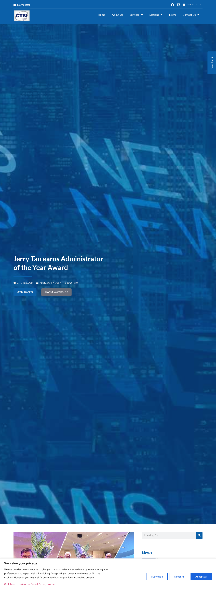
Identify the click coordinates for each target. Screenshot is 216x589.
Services (134, 14)
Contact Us (189, 14)
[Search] (199, 535)
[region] (108, 573)
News (172, 14)
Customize (157, 576)
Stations (154, 14)
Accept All (201, 576)
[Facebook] (172, 5)
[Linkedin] (179, 5)
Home (101, 14)
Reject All (179, 576)
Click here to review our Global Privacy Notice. (29, 584)
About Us (117, 14)
